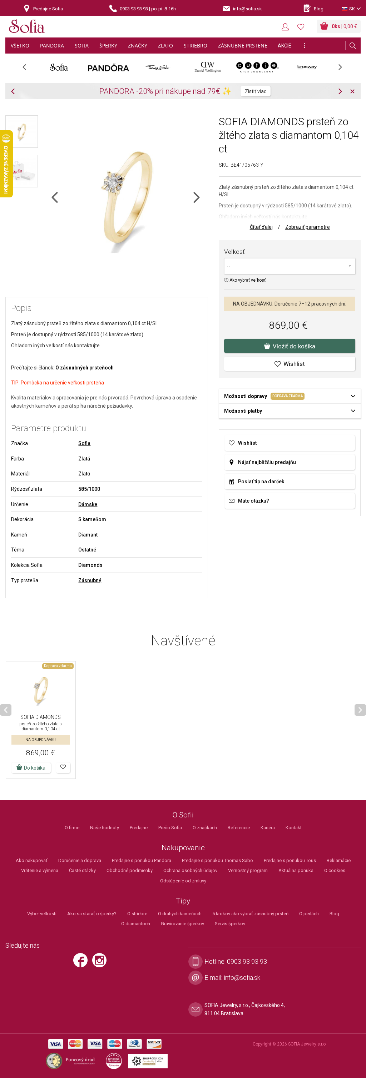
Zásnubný (89, 580)
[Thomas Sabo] (158, 67)
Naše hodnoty (104, 827)
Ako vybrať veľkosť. (247, 280)
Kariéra (268, 827)
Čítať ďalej (261, 227)
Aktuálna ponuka (295, 870)
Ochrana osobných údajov (190, 870)
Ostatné (87, 550)
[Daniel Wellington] (208, 67)
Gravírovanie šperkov (182, 923)
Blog (334, 913)
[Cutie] (257, 67)
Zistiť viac (255, 91)
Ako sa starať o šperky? (92, 913)
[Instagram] (101, 963)
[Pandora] (108, 67)
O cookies (334, 870)
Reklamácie (339, 860)
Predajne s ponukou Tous (290, 860)
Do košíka (34, 768)
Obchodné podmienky (130, 870)
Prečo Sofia (170, 827)
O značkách (205, 827)
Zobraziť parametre (307, 227)
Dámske (87, 504)
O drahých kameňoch (180, 913)
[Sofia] (26, 27)
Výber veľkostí (41, 913)
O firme (72, 827)
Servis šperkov (230, 923)
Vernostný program (248, 870)
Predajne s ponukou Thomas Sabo (217, 860)
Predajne (139, 827)
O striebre (137, 913)
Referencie (239, 827)
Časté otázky (82, 870)
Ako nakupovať (32, 860)
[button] (63, 767)
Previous (28, 69)
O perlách (309, 913)
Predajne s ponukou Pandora (141, 860)
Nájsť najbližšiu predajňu (267, 462)
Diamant (88, 535)
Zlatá (84, 459)
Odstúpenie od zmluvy (183, 880)
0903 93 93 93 (247, 961)
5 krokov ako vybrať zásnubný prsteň (250, 913)
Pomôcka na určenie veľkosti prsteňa (62, 383)
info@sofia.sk (242, 977)
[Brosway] (307, 67)
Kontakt (294, 827)
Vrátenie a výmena (39, 870)
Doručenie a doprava (79, 860)
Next (344, 69)
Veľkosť (234, 251)
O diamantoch (135, 923)
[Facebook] (82, 963)
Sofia (84, 443)
